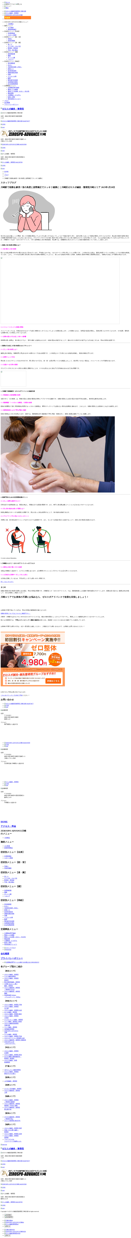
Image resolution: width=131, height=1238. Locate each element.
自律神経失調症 (13, 82)
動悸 (9, 78)
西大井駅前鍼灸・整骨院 (12, 982)
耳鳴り (10, 39)
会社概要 (7, 102)
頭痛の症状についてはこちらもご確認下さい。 (16, 613)
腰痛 (9, 55)
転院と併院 (11, 97)
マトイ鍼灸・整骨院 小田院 (13, 1021)
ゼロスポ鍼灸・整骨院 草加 (13, 1055)
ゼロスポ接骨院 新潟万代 (12, 1120)
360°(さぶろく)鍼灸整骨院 (12, 1070)
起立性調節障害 (13, 84)
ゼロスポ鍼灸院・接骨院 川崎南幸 (15, 1040)
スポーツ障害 (12, 35)
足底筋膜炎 (11, 33)
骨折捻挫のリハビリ (14, 99)
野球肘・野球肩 (13, 48)
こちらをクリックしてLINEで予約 (12, 695)
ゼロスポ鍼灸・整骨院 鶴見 (13, 1014)
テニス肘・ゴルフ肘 (14, 46)
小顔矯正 (11, 24)
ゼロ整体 (11, 27)
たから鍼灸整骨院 (10, 976)
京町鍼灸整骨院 (9, 1029)
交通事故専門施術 (13, 87)
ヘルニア (11, 59)
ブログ (6, 100)
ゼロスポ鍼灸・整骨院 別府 (13, 1128)
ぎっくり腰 (11, 57)
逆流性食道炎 (12, 70)
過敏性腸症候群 (13, 72)
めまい (10, 65)
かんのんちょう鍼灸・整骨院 (13, 1019)
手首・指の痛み (13, 50)
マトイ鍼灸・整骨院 (10, 1027)
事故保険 (11, 93)
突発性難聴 (11, 40)
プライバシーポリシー (11, 104)
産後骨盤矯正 (12, 29)
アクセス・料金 (8, 826)
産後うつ (11, 69)
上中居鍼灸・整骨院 (10, 1081)
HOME (6, 171)
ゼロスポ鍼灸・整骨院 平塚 (13, 1036)
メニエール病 (12, 76)
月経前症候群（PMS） (15, 67)
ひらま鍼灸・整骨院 (10, 1034)
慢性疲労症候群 (13, 80)
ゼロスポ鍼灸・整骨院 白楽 (13, 1010)
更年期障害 (11, 63)
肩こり (10, 44)
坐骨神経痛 (11, 54)
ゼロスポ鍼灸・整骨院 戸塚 (13, 1004)
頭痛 (9, 74)
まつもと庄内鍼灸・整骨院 (12, 1088)
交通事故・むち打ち (14, 95)
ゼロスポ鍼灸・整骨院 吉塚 (13, 1134)
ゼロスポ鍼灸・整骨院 (11, 974)
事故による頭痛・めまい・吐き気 (18, 91)
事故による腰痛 (13, 89)
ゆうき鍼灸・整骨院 (10, 1012)
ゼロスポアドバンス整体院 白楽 (14, 1038)
